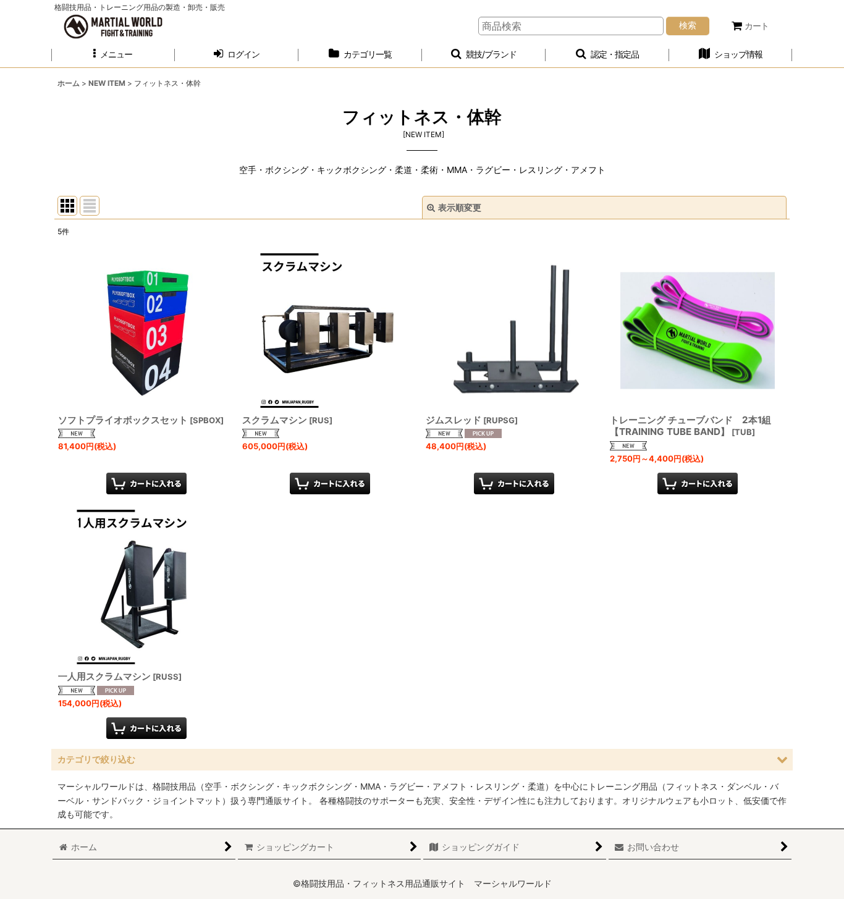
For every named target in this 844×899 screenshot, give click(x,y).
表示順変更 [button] (459, 207)
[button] (113, 54)
